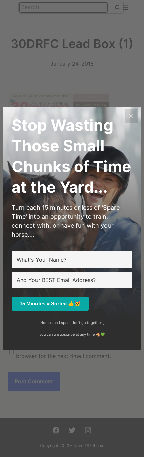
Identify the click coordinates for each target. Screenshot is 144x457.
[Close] (131, 116)
